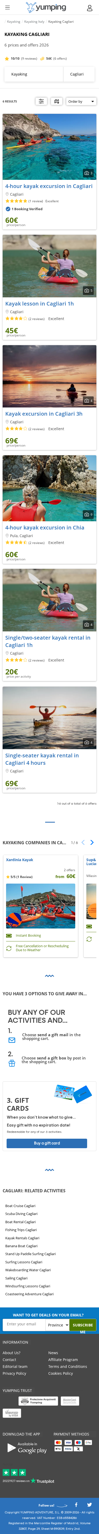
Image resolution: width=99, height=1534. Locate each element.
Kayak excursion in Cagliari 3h (44, 413)
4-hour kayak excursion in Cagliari (49, 186)
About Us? (11, 1352)
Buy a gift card (47, 1143)
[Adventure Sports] (46, 7)
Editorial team (15, 1366)
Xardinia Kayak (19, 860)
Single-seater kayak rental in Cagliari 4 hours (42, 759)
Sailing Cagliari (16, 1277)
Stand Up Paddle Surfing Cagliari (30, 1253)
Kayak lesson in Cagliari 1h (39, 303)
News (53, 1352)
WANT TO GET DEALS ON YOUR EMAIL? (48, 1314)
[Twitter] (89, 1506)
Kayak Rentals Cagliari (22, 1237)
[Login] (90, 8)
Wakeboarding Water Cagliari (28, 1270)
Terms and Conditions (67, 1366)
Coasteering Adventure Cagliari (29, 1294)
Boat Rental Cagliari (20, 1221)
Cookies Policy (60, 1373)
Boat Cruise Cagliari (20, 1205)
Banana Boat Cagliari (21, 1246)
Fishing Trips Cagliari (21, 1229)
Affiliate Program (63, 1359)
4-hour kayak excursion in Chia (44, 527)
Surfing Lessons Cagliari (23, 1262)
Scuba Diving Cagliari (21, 1213)
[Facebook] (76, 1506)
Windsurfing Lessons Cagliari (27, 1286)
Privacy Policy (14, 1373)
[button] (90, 842)
